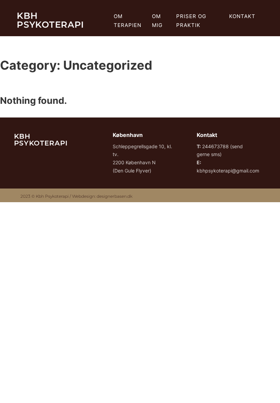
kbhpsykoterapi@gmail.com (228, 170)
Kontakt (242, 16)
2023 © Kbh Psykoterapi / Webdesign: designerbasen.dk (76, 196)
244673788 (215, 146)
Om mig (157, 20)
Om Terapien (127, 20)
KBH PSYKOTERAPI (50, 20)
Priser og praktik (191, 20)
